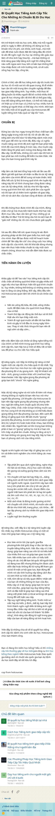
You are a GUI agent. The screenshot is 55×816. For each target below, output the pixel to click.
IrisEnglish (12, 750)
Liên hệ (5, 810)
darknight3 (12, 723)
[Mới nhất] (51, 3)
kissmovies (12, 765)
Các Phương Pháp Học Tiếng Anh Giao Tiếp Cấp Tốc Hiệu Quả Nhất (30, 760)
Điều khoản (26, 810)
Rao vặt (21, 723)
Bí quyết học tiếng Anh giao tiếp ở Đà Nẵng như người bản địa (29, 745)
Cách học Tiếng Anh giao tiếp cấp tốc (29, 732)
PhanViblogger (10, 21)
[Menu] (4, 3)
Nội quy (15, 810)
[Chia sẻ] (48, 38)
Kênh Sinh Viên (11, 806)
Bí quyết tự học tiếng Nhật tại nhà (27, 720)
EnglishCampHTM (15, 735)
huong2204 (12, 780)
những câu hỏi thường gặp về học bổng (27, 649)
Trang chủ (47, 810)
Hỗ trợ (37, 810)
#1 (52, 38)
